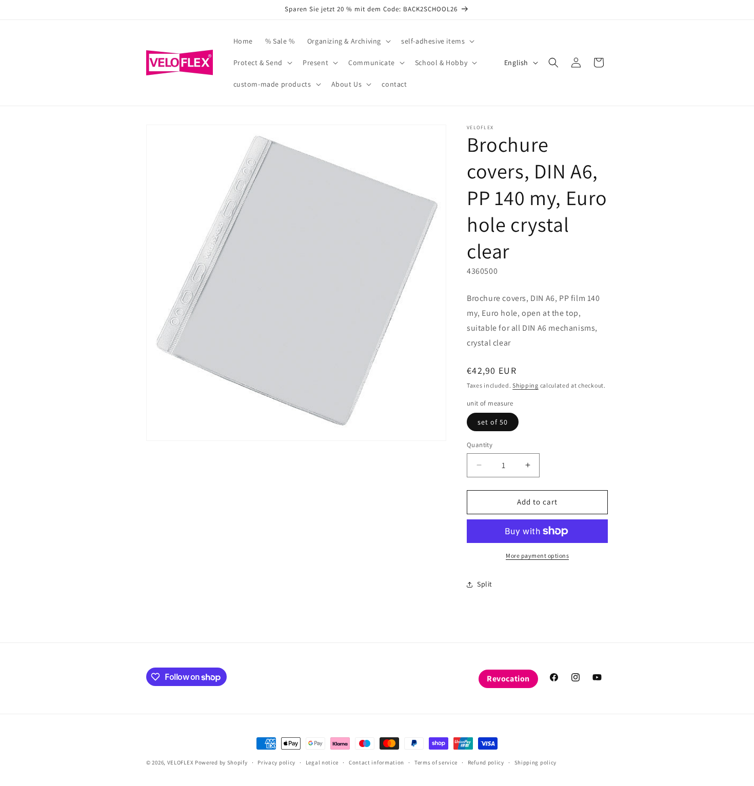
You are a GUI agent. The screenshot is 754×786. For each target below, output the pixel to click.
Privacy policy (276, 762)
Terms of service (436, 762)
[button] (348, 41)
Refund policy (486, 762)
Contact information (376, 762)
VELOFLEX (180, 762)
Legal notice (322, 762)
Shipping (525, 385)
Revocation (508, 678)
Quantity (479, 444)
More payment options (537, 555)
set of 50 (493, 422)
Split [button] (484, 584)
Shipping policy (535, 762)
